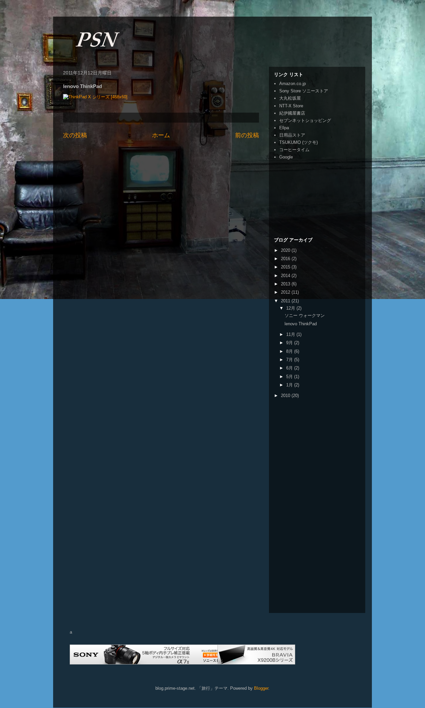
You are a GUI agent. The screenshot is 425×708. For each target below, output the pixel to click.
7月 (290, 359)
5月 (290, 376)
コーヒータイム (294, 149)
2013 (286, 283)
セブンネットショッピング (305, 120)
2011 (286, 300)
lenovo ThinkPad (301, 323)
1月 (290, 384)
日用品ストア (292, 135)
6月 (290, 367)
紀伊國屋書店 (292, 113)
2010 (286, 395)
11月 (291, 334)
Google (286, 156)
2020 (286, 250)
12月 (291, 308)
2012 (286, 292)
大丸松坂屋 (290, 98)
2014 (286, 275)
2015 (286, 266)
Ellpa (284, 127)
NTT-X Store (291, 105)
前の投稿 (247, 135)
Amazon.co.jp (292, 83)
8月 (290, 351)
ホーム (161, 135)
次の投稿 (75, 135)
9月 (290, 342)
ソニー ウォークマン (305, 315)
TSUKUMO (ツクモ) (298, 142)
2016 (286, 258)
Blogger (261, 688)
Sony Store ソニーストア (303, 90)
